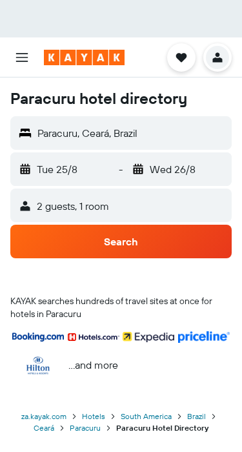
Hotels (93, 416)
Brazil (196, 416)
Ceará (44, 428)
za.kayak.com (43, 416)
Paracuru (85, 428)
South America (146, 416)
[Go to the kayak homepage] (84, 57)
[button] (22, 57)
